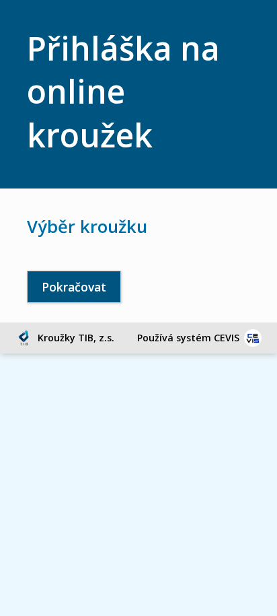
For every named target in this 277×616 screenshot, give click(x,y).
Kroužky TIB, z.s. (76, 337)
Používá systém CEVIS (188, 337)
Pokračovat (74, 287)
